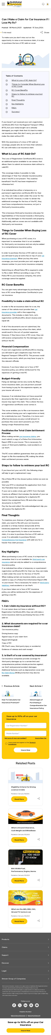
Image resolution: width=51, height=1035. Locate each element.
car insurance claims (27, 436)
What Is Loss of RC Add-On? (24, 80)
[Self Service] (47, 4)
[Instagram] (31, 1006)
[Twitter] (20, 1006)
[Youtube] (37, 1006)
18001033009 (34, 1016)
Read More (19, 799)
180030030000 (18, 1016)
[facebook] (14, 1006)
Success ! (16, 112)
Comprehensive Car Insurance (14, 540)
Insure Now (25, 750)
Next (36, 686)
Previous (11, 686)
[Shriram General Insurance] (14, 4)
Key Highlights (18, 104)
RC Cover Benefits (20, 90)
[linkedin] (25, 1006)
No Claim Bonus (8, 673)
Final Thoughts (18, 100)
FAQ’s (14, 108)
